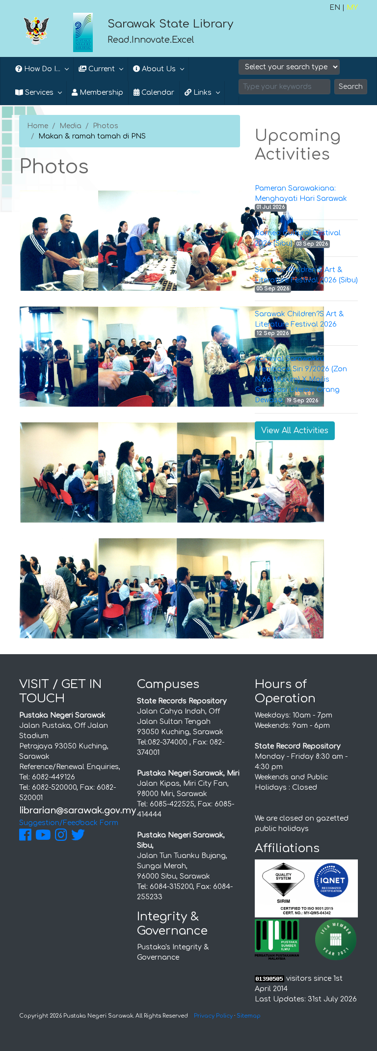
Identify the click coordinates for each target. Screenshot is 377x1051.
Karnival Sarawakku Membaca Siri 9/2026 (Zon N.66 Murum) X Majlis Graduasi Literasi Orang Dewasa (301, 379)
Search (351, 86)
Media (70, 126)
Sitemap (249, 1016)
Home (37, 126)
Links (201, 92)
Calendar (156, 92)
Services (38, 92)
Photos (105, 126)
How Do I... (41, 69)
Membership (100, 92)
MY (352, 7)
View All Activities (294, 430)
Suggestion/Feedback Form (68, 823)
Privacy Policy (213, 1016)
